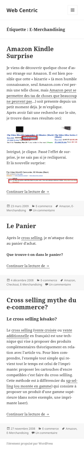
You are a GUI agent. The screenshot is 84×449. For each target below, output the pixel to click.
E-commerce (44, 206)
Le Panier (21, 226)
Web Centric (22, 10)
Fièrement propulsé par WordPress (30, 444)
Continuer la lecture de (28, 191)
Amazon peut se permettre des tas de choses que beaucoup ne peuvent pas (42, 96)
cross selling (31, 237)
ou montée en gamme (33, 386)
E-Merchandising (31, 284)
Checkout (13, 284)
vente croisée (45, 330)
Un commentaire (44, 210)
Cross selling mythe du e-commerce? (41, 303)
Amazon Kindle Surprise (30, 52)
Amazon (64, 206)
